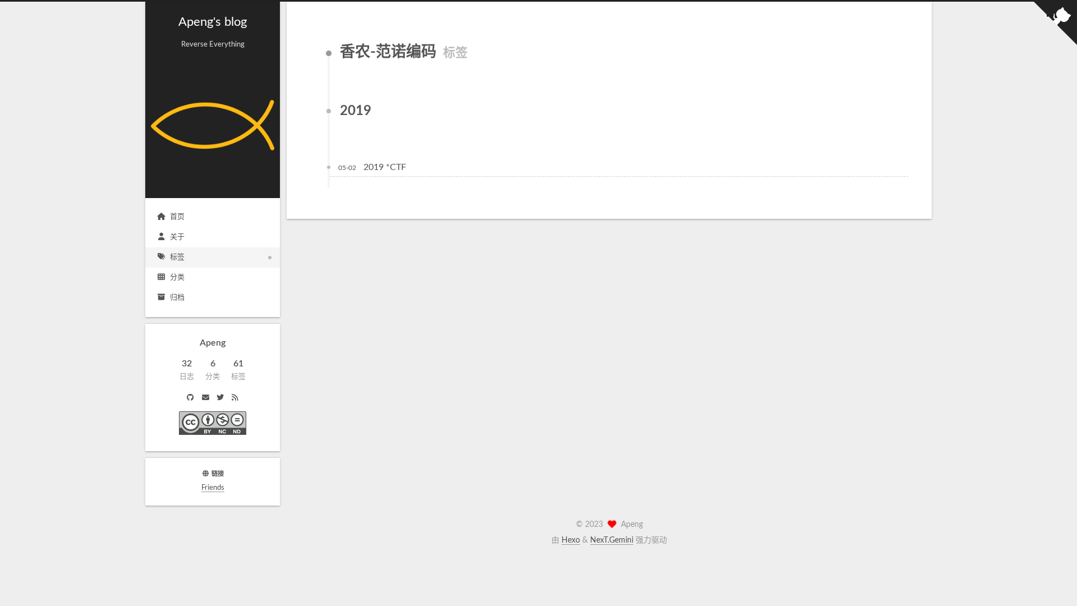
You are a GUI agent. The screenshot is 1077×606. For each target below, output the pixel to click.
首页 (177, 217)
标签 (177, 257)
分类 (177, 277)
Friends (212, 488)
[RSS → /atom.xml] (234, 398)
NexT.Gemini (611, 540)
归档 (177, 297)
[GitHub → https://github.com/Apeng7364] (190, 398)
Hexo (570, 540)
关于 (177, 237)
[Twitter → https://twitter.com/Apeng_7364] (220, 398)
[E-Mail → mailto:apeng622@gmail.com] (205, 398)
